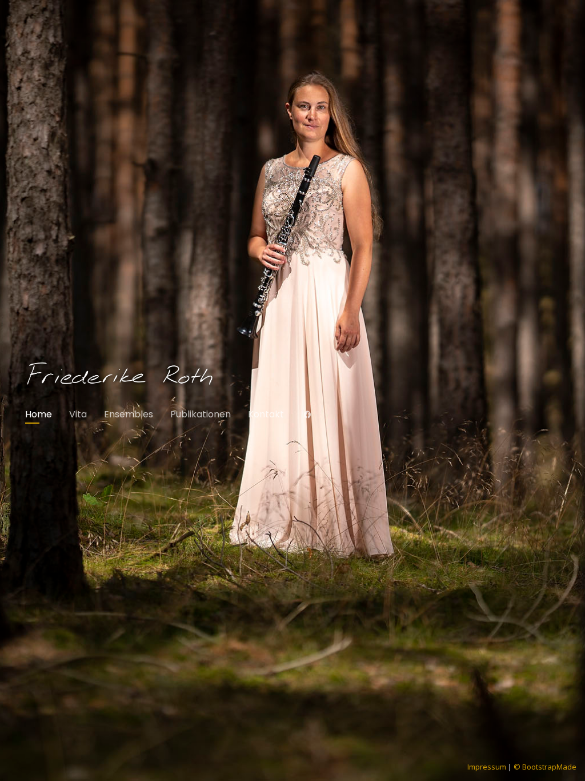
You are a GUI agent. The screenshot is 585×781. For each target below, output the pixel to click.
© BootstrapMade (545, 767)
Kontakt (266, 414)
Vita (78, 414)
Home (38, 414)
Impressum (486, 767)
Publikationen (200, 414)
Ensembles (128, 414)
